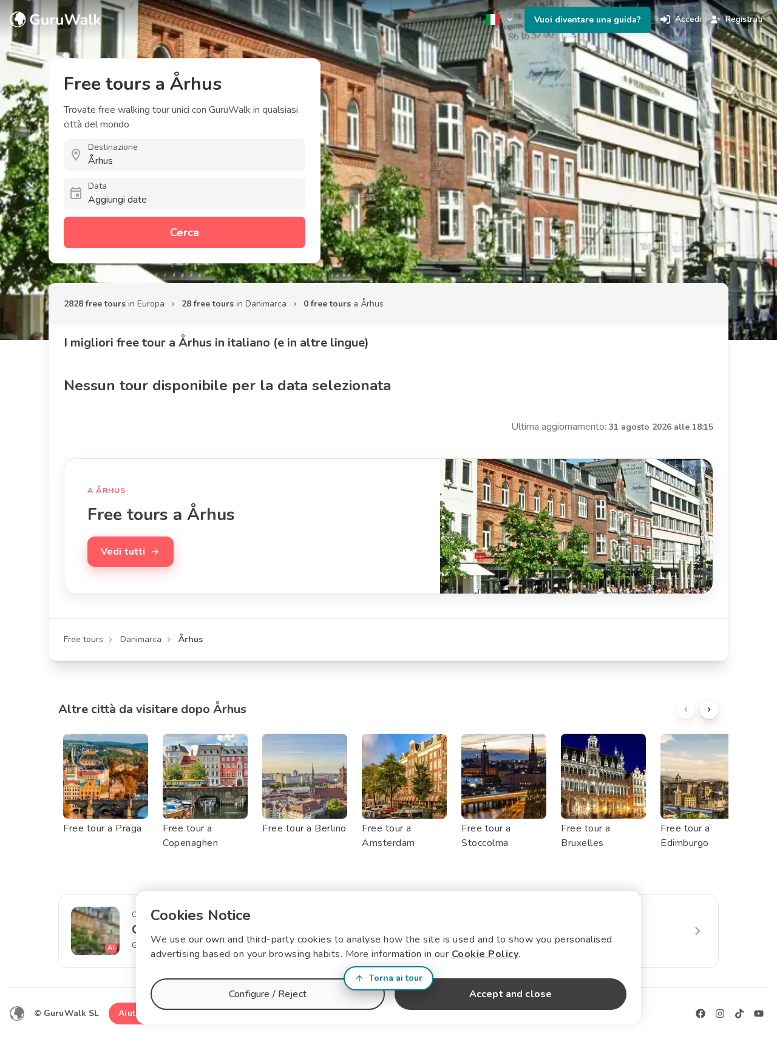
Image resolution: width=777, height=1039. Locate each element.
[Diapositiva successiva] (709, 709)
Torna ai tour (395, 978)
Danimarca (140, 639)
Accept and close (510, 994)
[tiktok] (739, 1013)
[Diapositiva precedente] (686, 709)
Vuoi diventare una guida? (587, 19)
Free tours (83, 639)
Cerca (184, 232)
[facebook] (700, 1013)
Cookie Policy (485, 954)
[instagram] (719, 1013)
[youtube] (758, 1013)
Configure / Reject (268, 994)
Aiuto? (131, 1013)
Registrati (743, 19)
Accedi (688, 19)
